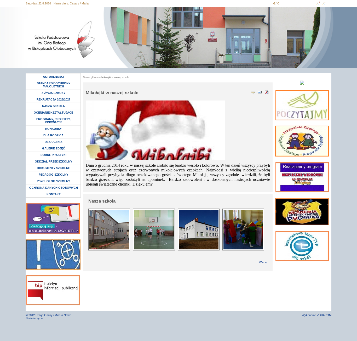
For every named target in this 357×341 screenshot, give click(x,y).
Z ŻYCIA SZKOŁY (53, 92)
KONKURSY (54, 128)
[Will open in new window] (302, 105)
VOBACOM (324, 315)
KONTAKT (54, 194)
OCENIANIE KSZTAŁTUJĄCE (53, 112)
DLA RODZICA (53, 135)
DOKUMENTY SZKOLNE (53, 168)
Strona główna (91, 77)
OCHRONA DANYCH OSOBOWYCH (53, 187)
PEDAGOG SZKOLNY (53, 174)
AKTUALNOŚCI (53, 76)
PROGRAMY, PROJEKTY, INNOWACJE (53, 121)
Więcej (263, 262)
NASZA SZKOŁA (53, 106)
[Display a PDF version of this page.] (266, 91)
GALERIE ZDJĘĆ (53, 148)
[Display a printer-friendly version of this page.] (253, 91)
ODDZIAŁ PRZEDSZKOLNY (53, 161)
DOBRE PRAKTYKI (53, 154)
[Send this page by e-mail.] (260, 91)
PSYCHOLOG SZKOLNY (53, 181)
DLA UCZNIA (54, 141)
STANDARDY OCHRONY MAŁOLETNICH (53, 85)
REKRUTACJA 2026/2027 (53, 99)
